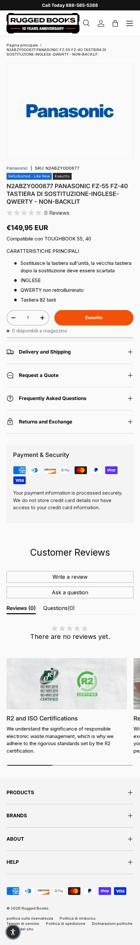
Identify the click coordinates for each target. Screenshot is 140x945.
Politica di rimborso (78, 918)
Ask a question (70, 592)
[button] (13, 932)
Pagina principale (22, 45)
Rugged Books (35, 908)
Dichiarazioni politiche (112, 923)
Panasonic (17, 168)
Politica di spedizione (65, 923)
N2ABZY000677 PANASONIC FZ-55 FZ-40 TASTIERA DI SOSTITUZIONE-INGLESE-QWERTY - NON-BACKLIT (56, 52)
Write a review (70, 577)
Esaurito (94, 317)
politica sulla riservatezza (30, 918)
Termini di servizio (23, 923)
